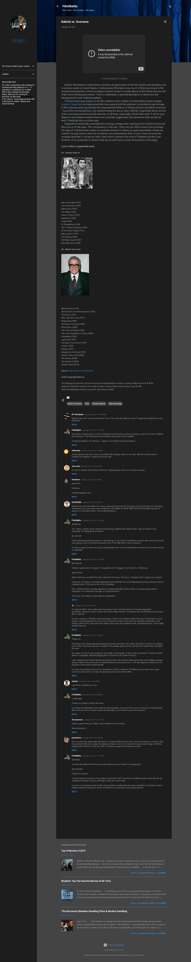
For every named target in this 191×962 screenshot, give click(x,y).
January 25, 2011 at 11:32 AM (93, 559)
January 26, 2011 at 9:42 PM (92, 738)
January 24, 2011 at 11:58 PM (92, 451)
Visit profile (19, 41)
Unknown (76, 450)
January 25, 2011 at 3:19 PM (85, 606)
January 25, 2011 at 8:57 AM (92, 502)
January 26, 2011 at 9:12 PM (94, 720)
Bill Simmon (26, 97)
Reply (74, 425)
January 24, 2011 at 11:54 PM (93, 430)
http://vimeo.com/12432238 (81, 371)
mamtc (75, 681)
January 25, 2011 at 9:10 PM (89, 681)
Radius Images (119, 950)
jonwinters (76, 738)
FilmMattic (70, 6)
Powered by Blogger (115, 945)
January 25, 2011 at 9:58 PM (92, 695)
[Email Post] (68, 398)
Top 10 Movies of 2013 (73, 850)
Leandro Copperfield (71, 104)
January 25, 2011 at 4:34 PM (92, 635)
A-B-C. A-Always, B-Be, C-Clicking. (149, 873)
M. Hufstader (78, 414)
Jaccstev (76, 466)
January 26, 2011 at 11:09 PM (93, 756)
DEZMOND (76, 502)
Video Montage (115, 403)
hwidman (76, 479)
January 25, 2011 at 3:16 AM (91, 480)
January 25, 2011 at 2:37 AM (91, 466)
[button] (165, 22)
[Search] (170, 7)
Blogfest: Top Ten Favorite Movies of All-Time (86, 881)
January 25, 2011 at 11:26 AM (93, 520)
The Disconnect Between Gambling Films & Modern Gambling (94, 911)
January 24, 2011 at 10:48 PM (95, 414)
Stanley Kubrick (98, 403)
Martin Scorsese (75, 403)
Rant (87, 403)
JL (73, 605)
